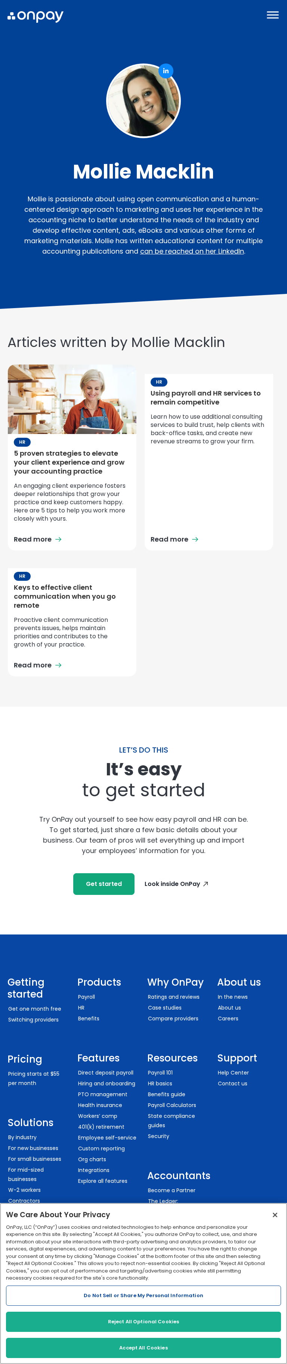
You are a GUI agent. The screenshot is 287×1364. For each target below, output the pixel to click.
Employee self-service (107, 1137)
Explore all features (102, 1181)
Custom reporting (101, 1148)
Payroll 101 (160, 1072)
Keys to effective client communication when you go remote (65, 596)
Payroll (86, 997)
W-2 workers (24, 1190)
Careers (228, 1018)
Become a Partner (171, 1190)
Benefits (88, 1018)
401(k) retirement (101, 1127)
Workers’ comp (97, 1116)
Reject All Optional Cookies (143, 1321)
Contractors (24, 1201)
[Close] (275, 1215)
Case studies (165, 1007)
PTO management (102, 1094)
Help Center (233, 1072)
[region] (143, 1283)
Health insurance (100, 1105)
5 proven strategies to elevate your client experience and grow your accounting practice (69, 462)
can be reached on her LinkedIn (192, 251)
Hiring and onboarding (106, 1083)
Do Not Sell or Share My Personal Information (143, 1295)
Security (158, 1136)
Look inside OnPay (172, 884)
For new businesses (33, 1148)
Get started (104, 884)
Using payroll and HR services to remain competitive (206, 397)
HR (22, 442)
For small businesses (34, 1159)
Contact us (232, 1083)
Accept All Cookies (143, 1347)
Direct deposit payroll (105, 1072)
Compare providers (173, 1018)
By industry (22, 1137)
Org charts (92, 1159)
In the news (233, 997)
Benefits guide (166, 1094)
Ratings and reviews (174, 997)
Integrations (93, 1170)
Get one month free (34, 1009)
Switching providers (33, 1019)
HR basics (160, 1083)
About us (229, 1007)
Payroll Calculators (172, 1105)
